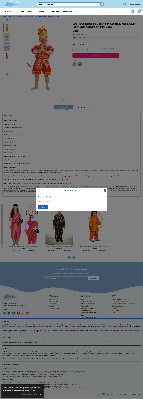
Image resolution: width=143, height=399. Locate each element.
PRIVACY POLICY (26, 394)
